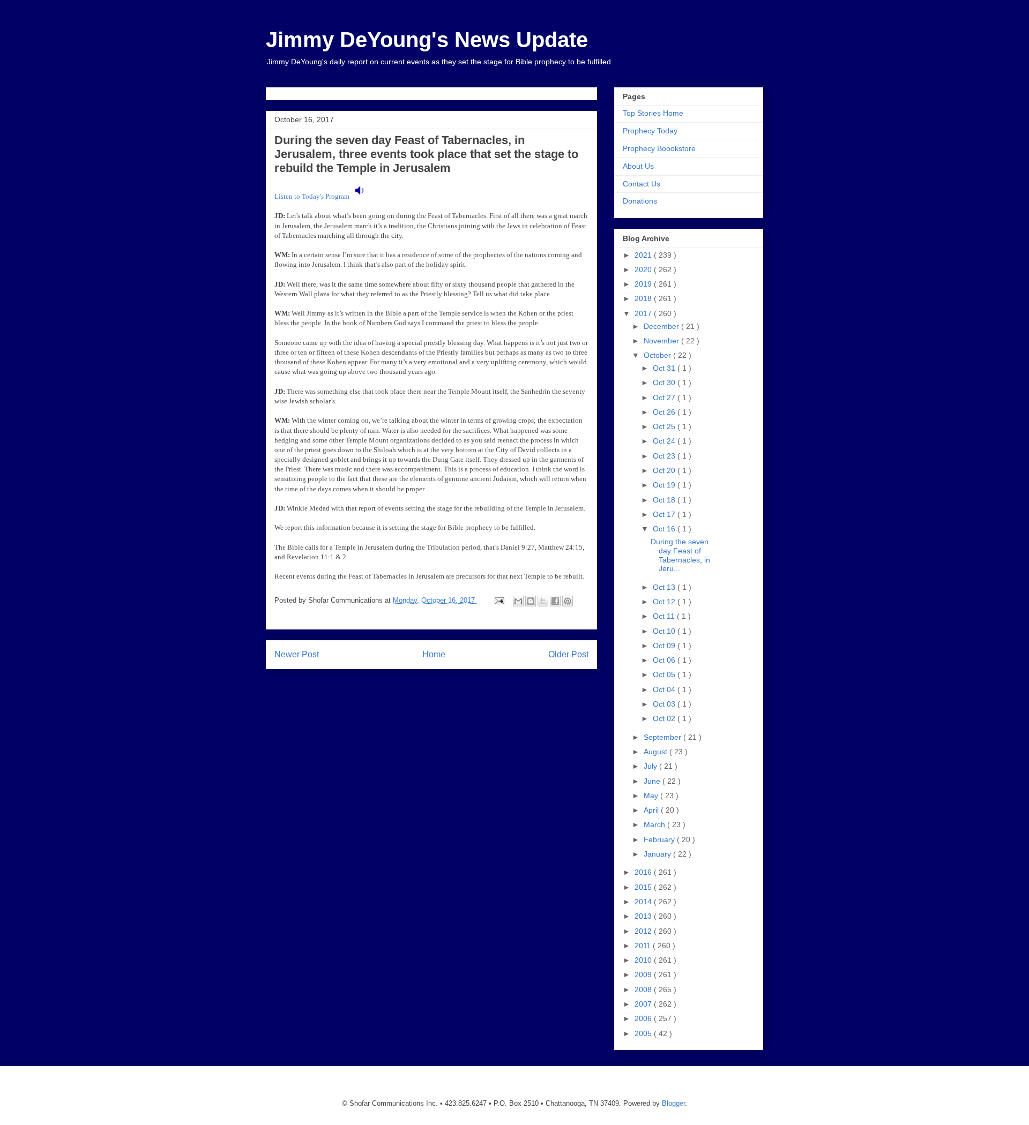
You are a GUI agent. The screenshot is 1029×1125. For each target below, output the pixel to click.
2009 (644, 974)
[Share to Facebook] (555, 601)
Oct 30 (665, 382)
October (658, 355)
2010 (644, 960)
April (652, 810)
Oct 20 (665, 470)
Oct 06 (665, 660)
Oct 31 (665, 368)
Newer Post (296, 654)
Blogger (673, 1103)
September (663, 737)
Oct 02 (665, 718)
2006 (644, 1018)
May (652, 795)
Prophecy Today (650, 130)
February (660, 839)
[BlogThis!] (530, 601)
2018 (644, 298)
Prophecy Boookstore (659, 148)
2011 (644, 945)
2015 (644, 887)
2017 (644, 313)
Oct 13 (665, 587)
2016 (644, 872)
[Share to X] (543, 601)
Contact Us (641, 183)
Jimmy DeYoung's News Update (427, 39)
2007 (644, 1004)
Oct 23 (665, 456)
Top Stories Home (653, 113)
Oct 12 (665, 601)
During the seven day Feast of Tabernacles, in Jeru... (680, 555)
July (651, 766)
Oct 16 (665, 528)
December (662, 326)
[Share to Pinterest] (567, 601)
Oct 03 (665, 704)
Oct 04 (665, 689)
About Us (638, 166)
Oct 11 (665, 616)
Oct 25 (665, 426)
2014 (644, 901)
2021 (644, 255)
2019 (644, 284)
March (655, 824)
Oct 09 (665, 645)
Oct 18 (665, 500)
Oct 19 (665, 485)
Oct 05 (665, 674)
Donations (640, 201)
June (653, 781)
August (656, 751)
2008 (644, 989)
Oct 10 (665, 631)
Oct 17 (665, 514)
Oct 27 (665, 397)
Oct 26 (665, 412)
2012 (644, 931)
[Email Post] (498, 600)
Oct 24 (665, 441)
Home (433, 654)
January (658, 854)
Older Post (568, 654)
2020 (644, 269)
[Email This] (518, 601)
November (662, 340)
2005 (644, 1033)
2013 (644, 916)
